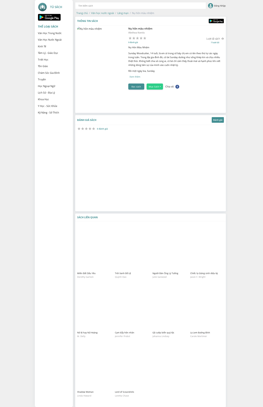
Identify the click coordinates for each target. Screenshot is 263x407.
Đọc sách (136, 86)
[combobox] (140, 5)
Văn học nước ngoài (102, 13)
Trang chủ (82, 13)
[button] (82, 13)
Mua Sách (154, 86)
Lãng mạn (123, 13)
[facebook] (177, 87)
